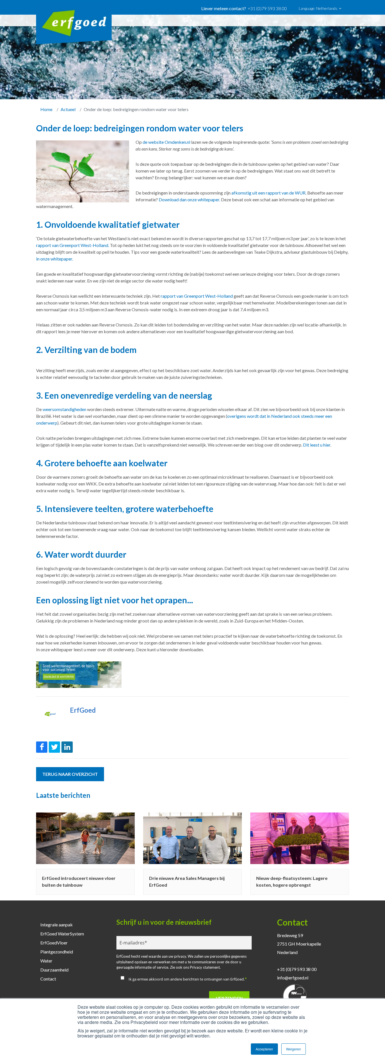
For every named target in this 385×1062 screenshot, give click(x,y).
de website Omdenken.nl (166, 142)
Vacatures (241, 50)
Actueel (68, 109)
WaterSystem (120, 50)
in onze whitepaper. (54, 258)
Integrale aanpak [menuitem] (56, 924)
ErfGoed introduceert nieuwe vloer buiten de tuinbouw (79, 881)
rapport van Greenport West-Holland (197, 296)
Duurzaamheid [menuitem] (54, 969)
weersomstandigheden (64, 409)
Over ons (211, 50)
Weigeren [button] (293, 1048)
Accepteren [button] (264, 1048)
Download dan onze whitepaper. (190, 199)
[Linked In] (67, 747)
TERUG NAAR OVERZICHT (70, 774)
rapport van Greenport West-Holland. (72, 245)
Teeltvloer (84, 50)
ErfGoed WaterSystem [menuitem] (62, 933)
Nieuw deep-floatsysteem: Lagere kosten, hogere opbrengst (292, 881)
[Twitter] (54, 747)
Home (58, 50)
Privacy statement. (205, 967)
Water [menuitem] (46, 960)
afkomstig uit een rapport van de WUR (268, 192)
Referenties (156, 50)
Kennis (185, 50)
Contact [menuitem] (48, 978)
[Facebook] (41, 747)
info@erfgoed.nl (292, 977)
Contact (269, 50)
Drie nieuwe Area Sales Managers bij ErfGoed (187, 881)
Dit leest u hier (316, 444)
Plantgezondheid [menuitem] (56, 951)
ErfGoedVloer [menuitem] (54, 942)
